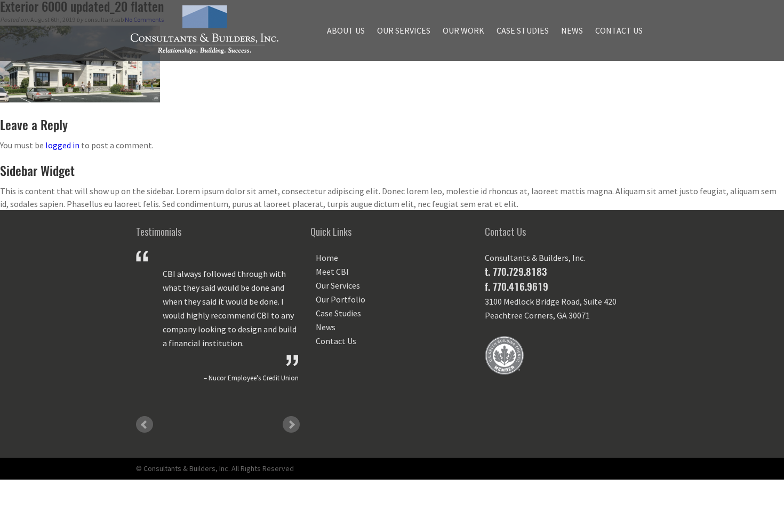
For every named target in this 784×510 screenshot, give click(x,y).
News (572, 30)
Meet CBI (332, 271)
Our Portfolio (340, 299)
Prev (144, 424)
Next (291, 424)
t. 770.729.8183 (516, 271)
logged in (62, 145)
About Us (346, 30)
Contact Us (619, 30)
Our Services (403, 30)
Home (327, 257)
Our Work (463, 30)
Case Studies (523, 30)
